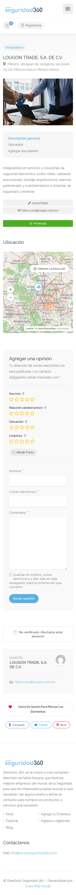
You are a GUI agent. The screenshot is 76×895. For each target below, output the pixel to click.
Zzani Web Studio (38, 886)
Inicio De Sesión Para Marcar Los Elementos (40, 709)
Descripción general (24, 138)
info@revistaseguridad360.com (34, 853)
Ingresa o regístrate (55, 821)
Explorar (12, 821)
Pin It (63, 724)
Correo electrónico (24, 492)
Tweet (42, 724)
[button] (10, 289)
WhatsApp (39, 223)
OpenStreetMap (47, 328)
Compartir (18, 724)
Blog (9, 827)
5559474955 (39, 202)
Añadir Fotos (25, 452)
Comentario (18, 512)
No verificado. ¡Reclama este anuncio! (40, 634)
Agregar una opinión (23, 151)
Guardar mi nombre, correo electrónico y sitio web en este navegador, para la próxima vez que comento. (35, 581)
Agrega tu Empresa (55, 814)
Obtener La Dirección (51, 268)
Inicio (10, 814)
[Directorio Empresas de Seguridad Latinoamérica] (23, 10)
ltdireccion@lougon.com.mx (39, 210)
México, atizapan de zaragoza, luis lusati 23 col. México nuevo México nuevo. (36, 66)
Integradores (15, 47)
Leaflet (30, 328)
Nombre (16, 471)
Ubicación (15, 145)
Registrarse (33, 25)
